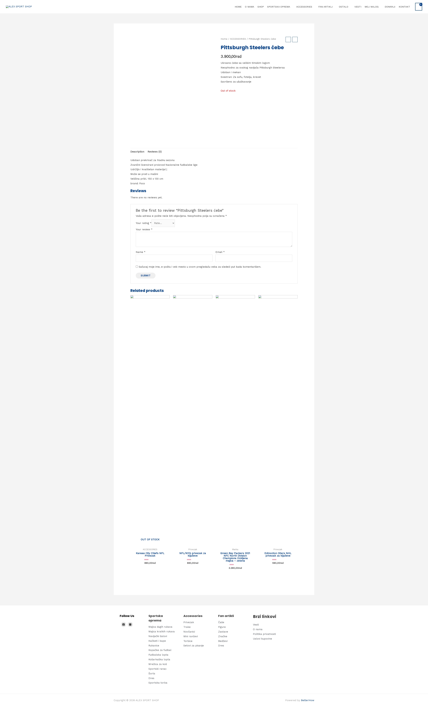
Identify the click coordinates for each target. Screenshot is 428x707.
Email (220, 252)
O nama (257, 629)
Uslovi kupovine (262, 638)
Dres (151, 678)
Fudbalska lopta (158, 654)
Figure (222, 627)
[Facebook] (123, 624)
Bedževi (223, 641)
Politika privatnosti (264, 634)
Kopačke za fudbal (159, 650)
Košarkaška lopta (159, 659)
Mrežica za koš (157, 664)
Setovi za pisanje (193, 645)
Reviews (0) (155, 151)
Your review (144, 229)
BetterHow (307, 700)
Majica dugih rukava (160, 626)
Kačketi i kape (157, 640)
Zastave (223, 631)
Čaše (221, 622)
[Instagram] (130, 624)
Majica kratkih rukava (161, 631)
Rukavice (153, 645)
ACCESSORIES (238, 38)
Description (137, 151)
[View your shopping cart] (418, 6)
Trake (187, 627)
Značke (222, 636)
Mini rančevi (190, 636)
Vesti (256, 624)
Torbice (187, 641)
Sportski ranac (157, 668)
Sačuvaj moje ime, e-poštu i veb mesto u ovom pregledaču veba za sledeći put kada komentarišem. (200, 266)
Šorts (151, 673)
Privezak (188, 622)
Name (140, 252)
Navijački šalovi (157, 636)
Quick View (150, 543)
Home (224, 38)
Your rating (143, 223)
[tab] (137, 151)
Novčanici (189, 631)
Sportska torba (157, 682)
